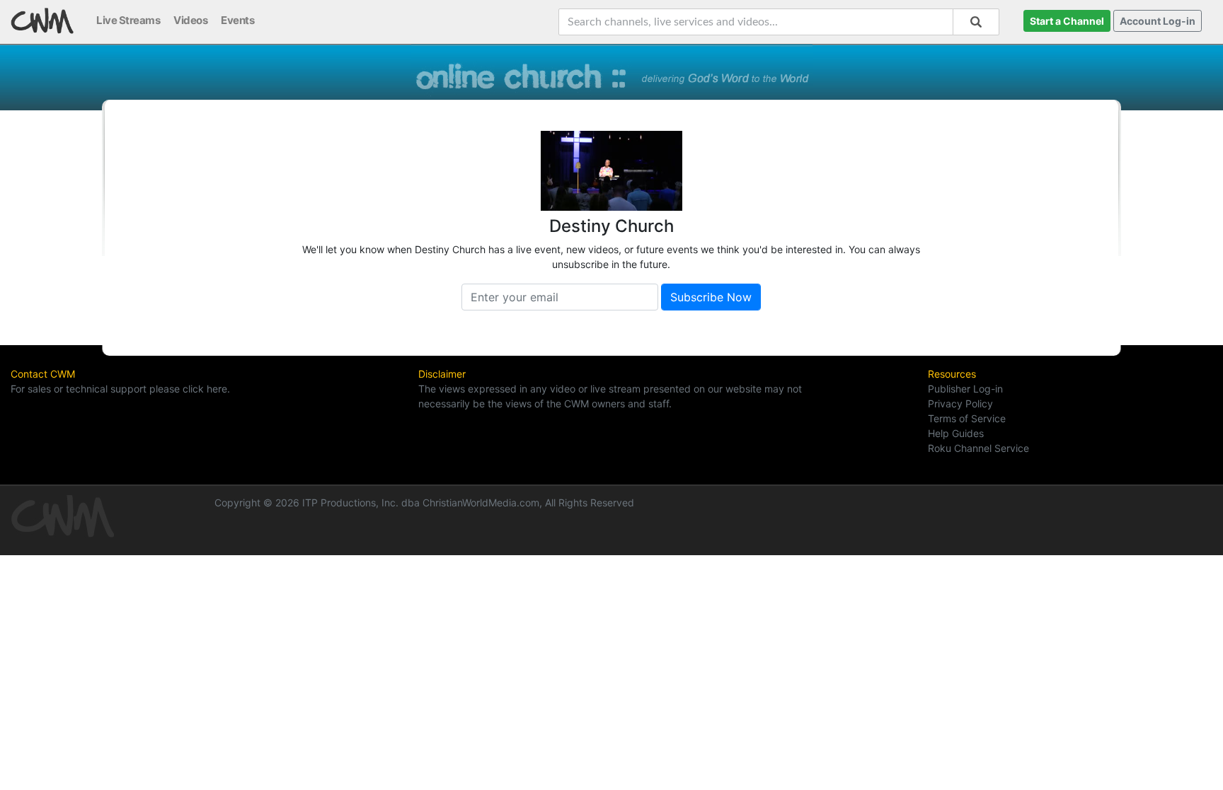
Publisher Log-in (965, 389)
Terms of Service (967, 418)
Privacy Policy (960, 403)
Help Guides (956, 433)
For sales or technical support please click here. (120, 389)
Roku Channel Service (978, 448)
